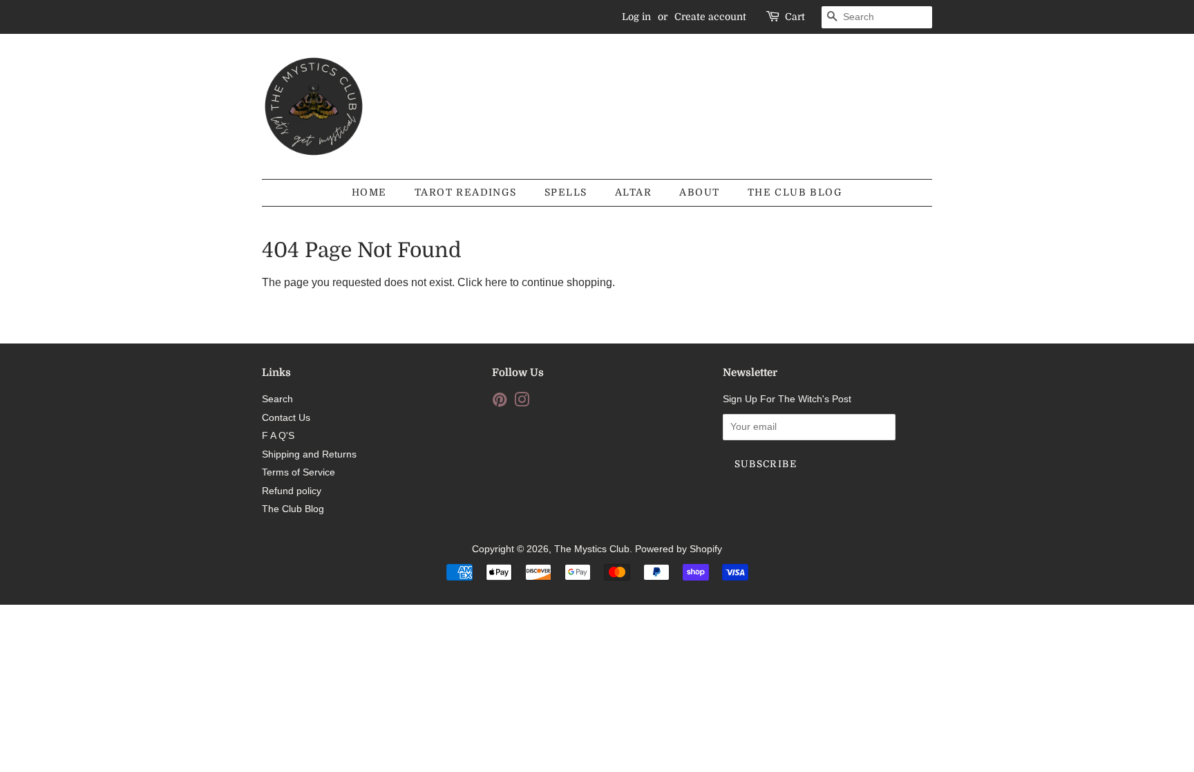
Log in (636, 16)
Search (277, 399)
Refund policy (291, 491)
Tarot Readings (466, 192)
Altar (633, 192)
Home (369, 192)
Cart (795, 16)
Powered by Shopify (678, 549)
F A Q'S (278, 436)
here (496, 282)
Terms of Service (298, 472)
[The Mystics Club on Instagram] (521, 402)
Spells (565, 192)
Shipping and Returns (309, 454)
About (699, 192)
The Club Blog (795, 192)
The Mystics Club (591, 549)
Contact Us (286, 418)
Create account (710, 16)
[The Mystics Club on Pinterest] (499, 402)
